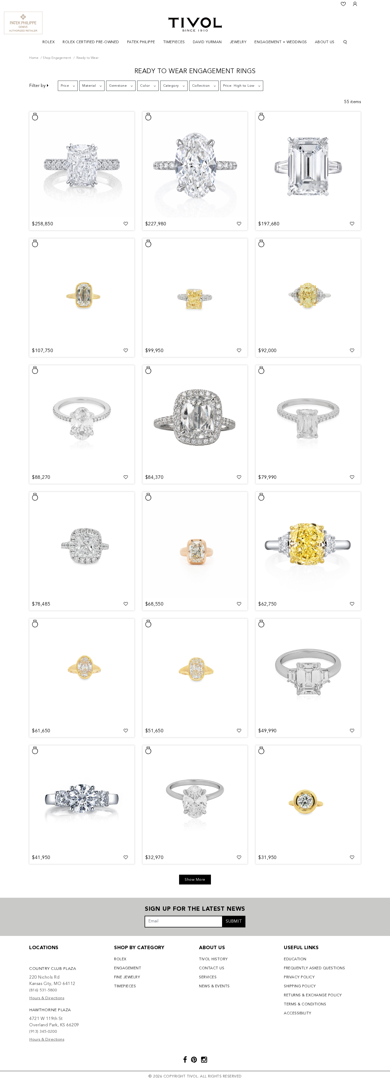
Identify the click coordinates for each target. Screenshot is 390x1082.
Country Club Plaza (52, 969)
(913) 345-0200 (43, 1032)
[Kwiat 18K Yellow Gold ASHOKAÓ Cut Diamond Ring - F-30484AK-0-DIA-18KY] (81, 292)
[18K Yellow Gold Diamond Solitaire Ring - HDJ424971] (81, 672)
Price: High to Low (238, 85)
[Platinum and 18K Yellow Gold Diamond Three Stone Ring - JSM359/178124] (308, 545)
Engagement (127, 968)
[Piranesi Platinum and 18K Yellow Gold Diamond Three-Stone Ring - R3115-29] (308, 292)
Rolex (120, 959)
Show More (195, 880)
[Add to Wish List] (126, 224)
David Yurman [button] (207, 42)
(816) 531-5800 (43, 990)
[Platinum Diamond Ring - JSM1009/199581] (81, 418)
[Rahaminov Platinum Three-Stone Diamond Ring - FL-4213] (308, 672)
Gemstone (118, 85)
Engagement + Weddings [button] (280, 42)
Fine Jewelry (127, 977)
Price (65, 85)
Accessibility (297, 1013)
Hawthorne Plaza (50, 1010)
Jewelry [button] (238, 42)
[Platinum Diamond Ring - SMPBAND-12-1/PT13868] (81, 165)
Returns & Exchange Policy (313, 995)
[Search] (345, 42)
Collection (201, 85)
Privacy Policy (299, 977)
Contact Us (211, 968)
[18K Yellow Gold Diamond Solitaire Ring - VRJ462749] (195, 672)
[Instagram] (204, 1060)
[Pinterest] (194, 1060)
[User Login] (355, 4)
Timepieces (125, 986)
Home (33, 58)
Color (145, 85)
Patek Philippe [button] (141, 42)
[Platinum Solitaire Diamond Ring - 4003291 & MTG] (195, 799)
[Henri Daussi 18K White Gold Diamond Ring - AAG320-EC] (308, 418)
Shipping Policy (300, 986)
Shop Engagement (57, 58)
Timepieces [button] (174, 42)
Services (207, 977)
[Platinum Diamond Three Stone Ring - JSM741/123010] (81, 799)
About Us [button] (325, 42)
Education (295, 959)
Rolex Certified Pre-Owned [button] (91, 42)
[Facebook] (185, 1060)
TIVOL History (213, 959)
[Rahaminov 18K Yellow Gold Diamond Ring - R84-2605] (308, 799)
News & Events (214, 986)
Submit (234, 921)
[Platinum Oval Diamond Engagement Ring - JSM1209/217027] (195, 165)
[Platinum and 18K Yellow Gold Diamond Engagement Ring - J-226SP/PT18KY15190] (195, 292)
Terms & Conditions (305, 1004)
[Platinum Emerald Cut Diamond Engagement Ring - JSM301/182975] (308, 165)
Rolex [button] (48, 42)
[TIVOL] (195, 24)
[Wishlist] (343, 4)
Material (89, 85)
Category (171, 85)
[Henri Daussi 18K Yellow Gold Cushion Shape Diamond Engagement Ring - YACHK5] (195, 545)
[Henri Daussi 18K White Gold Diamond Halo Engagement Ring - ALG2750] (195, 418)
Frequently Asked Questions (314, 968)
